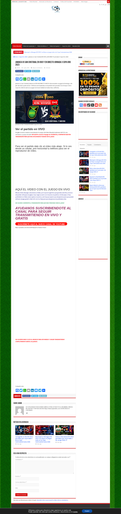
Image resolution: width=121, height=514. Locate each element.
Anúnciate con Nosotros (45, 1)
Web (16, 488)
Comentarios (97, 144)
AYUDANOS (76, 1)
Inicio (16, 57)
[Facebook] (101, 5)
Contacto (56, 1)
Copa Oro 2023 (23, 57)
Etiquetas (82, 148)
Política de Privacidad (66, 1)
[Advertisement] (61, 28)
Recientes (82, 144)
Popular (89, 144)
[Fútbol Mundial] (56, 9)
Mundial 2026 (76, 46)
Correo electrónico (20, 482)
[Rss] (100, 5)
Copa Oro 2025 (66, 46)
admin (18, 67)
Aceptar (87, 511)
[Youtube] (105, 5)
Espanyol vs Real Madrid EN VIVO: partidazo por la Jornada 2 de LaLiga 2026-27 (98, 178)
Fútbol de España (54, 46)
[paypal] (109, 5)
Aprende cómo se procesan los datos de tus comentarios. (52, 500)
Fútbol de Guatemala (28, 46)
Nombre (18, 476)
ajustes (75, 512)
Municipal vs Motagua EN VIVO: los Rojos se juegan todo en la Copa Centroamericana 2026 (43, 439)
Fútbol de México (42, 46)
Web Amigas (84, 1)
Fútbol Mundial (33, 1)
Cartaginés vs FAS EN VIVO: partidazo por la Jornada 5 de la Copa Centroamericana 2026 (98, 153)
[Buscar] (108, 1)
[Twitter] (103, 5)
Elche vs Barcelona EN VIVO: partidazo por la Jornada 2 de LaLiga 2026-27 (43, 52)
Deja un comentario (37, 67)
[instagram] (107, 5)
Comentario (19, 459)
